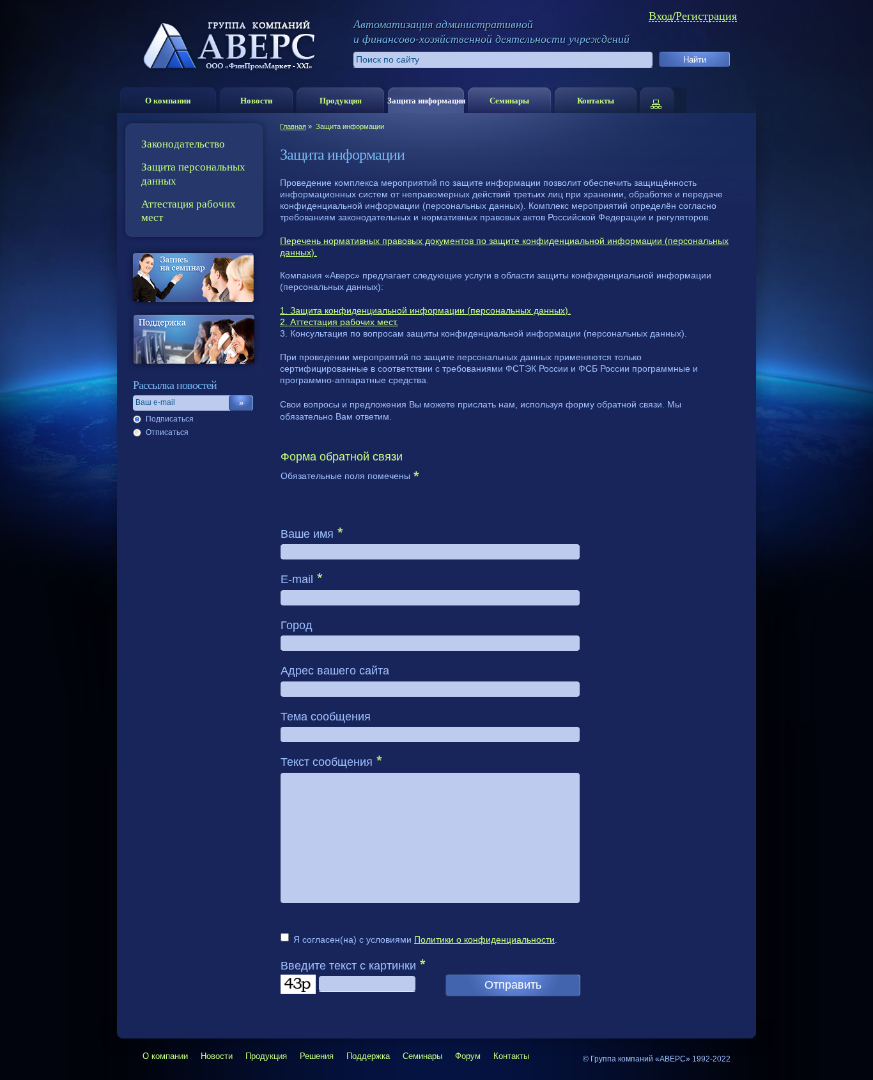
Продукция (341, 100)
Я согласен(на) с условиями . (425, 939)
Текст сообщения (327, 762)
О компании (167, 100)
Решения (317, 1056)
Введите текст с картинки (348, 965)
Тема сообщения (326, 716)
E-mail (297, 579)
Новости (256, 100)
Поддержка (368, 1056)
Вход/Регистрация (693, 16)
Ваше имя (307, 534)
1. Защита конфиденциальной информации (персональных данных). (425, 310)
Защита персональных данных (193, 173)
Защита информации (426, 100)
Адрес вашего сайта (335, 670)
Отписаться (167, 432)
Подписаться (170, 419)
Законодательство (183, 143)
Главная (293, 126)
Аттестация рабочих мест (188, 210)
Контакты (595, 100)
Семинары (509, 100)
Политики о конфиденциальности (484, 939)
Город (297, 625)
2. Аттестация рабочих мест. (339, 322)
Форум (468, 1056)
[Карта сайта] (662, 100)
